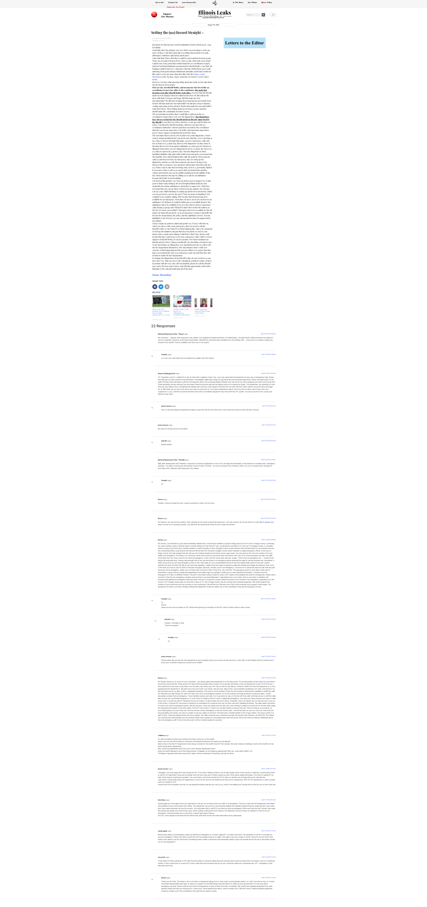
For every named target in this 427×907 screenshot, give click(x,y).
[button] (154, 286)
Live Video (267, 2)
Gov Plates (252, 2)
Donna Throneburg (161, 274)
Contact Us (173, 2)
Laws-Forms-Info (189, 2)
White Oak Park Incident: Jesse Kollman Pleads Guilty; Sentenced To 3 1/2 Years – (161, 313)
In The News (238, 2)
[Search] (263, 14)
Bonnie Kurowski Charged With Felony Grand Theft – (202, 311)
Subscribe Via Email (175, 7)
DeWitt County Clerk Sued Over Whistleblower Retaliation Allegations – (182, 312)
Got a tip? (159, 2)
